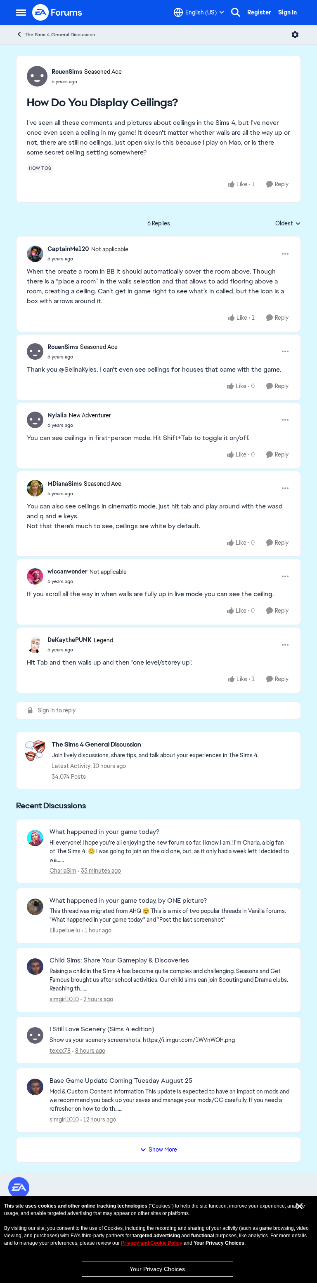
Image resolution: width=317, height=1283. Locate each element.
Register (259, 12)
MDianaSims (64, 483)
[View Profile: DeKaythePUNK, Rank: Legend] (35, 645)
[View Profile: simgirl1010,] (35, 966)
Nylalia (57, 415)
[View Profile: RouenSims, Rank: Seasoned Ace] (37, 76)
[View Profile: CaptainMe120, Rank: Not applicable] (35, 254)
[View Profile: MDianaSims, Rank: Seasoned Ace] (35, 488)
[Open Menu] (295, 34)
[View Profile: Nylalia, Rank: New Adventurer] (35, 420)
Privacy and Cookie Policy (151, 1243)
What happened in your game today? (104, 832)
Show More (163, 1149)
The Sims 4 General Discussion (60, 34)
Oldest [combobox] (288, 224)
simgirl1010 (64, 999)
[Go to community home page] (57, 12)
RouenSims (67, 71)
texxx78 (60, 1050)
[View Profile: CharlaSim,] (35, 838)
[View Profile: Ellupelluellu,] (35, 907)
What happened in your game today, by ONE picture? (128, 901)
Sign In (287, 12)
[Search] (236, 12)
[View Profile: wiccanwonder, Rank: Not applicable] (35, 576)
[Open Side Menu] (21, 12)
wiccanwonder (67, 571)
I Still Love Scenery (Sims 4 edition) (102, 1029)
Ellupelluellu (65, 930)
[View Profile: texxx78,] (35, 1035)
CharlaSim (63, 870)
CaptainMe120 (68, 249)
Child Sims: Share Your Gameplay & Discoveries (119, 960)
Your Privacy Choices (157, 1269)
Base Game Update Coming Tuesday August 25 (121, 1081)
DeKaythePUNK (69, 640)
